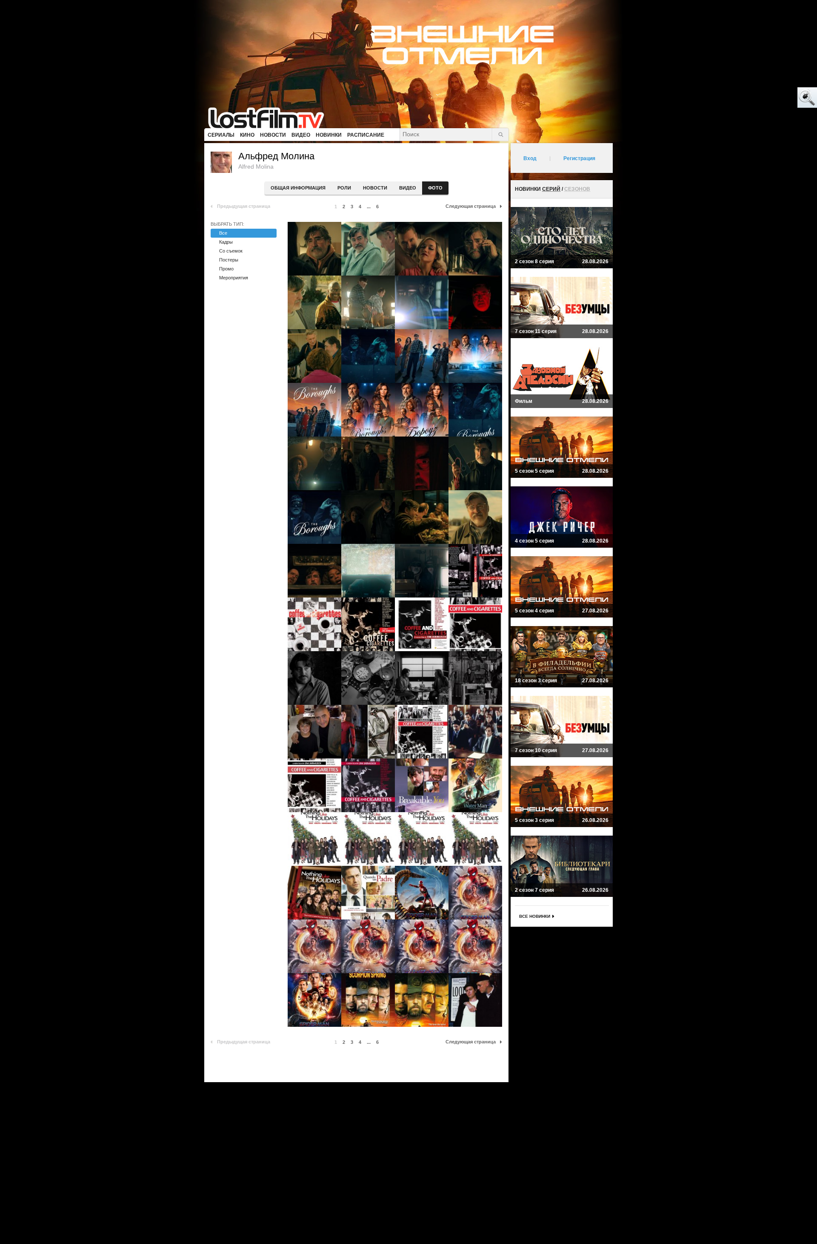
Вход (530, 158)
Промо (226, 268)
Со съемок (231, 250)
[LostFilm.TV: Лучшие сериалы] (270, 117)
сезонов (577, 189)
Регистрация (579, 158)
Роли (344, 187)
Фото (435, 187)
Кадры (226, 241)
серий (551, 189)
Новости (375, 187)
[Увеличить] (314, 249)
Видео (407, 187)
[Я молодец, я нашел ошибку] (774, 98)
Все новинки (534, 916)
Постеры (228, 259)
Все (223, 233)
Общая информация (298, 187)
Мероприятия (233, 277)
